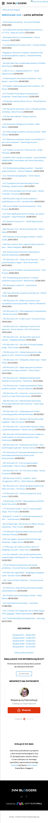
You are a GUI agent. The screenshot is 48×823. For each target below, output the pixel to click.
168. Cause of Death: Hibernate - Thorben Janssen (23, 580)
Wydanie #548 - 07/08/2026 (24, 644)
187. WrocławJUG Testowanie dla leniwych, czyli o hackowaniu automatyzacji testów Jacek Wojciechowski (22, 455)
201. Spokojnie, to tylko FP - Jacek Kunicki (20, 285)
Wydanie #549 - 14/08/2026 (24, 641)
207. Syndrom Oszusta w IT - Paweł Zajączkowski (23, 221)
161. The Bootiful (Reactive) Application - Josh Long (23, 618)
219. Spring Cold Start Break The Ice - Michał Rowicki (24, 101)
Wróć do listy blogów (11, 10)
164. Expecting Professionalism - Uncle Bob (20, 603)
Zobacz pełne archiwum (24, 652)
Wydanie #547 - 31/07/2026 (24, 646)
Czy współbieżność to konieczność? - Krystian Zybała (24, 45)
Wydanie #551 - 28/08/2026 (24, 635)
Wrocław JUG (11, 15)
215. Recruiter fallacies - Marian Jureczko (19, 116)
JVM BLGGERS (17, 3)
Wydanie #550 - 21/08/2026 (24, 638)
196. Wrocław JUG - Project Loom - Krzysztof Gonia (24, 319)
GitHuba (14, 765)
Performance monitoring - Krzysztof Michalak (21, 22)
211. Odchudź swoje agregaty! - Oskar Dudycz (21, 175)
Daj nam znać (24, 674)
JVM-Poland (32, 765)
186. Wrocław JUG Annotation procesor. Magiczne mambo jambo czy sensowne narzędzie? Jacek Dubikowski (23, 437)
